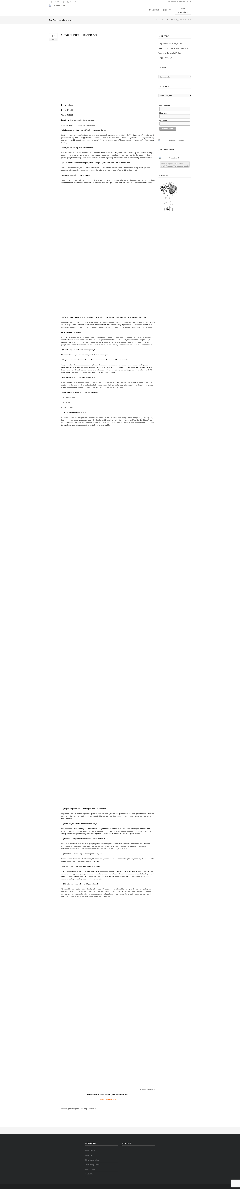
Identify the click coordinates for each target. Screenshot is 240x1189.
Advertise (88, 1155)
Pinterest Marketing (92, 1160)
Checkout (182, 2)
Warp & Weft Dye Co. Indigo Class (170, 44)
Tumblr (157, 2)
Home (169, 20)
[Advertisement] (138, 1153)
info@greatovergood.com (71, 2)
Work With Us (90, 1151)
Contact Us (89, 1174)
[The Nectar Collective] (174, 140)
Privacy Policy (90, 1169)
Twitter (154, 2)
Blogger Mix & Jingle (165, 58)
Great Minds (92, 1109)
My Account (172, 2)
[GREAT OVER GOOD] (57, 10)
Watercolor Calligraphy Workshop (170, 53)
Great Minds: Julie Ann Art (79, 35)
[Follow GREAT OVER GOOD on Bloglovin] (174, 197)
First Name (163, 113)
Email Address (164, 106)
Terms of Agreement (92, 1165)
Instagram (160, 2)
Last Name (163, 120)
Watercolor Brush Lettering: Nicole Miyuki (173, 48)
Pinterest (163, 2)
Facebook (151, 2)
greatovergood (73, 1109)
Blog (85, 1109)
